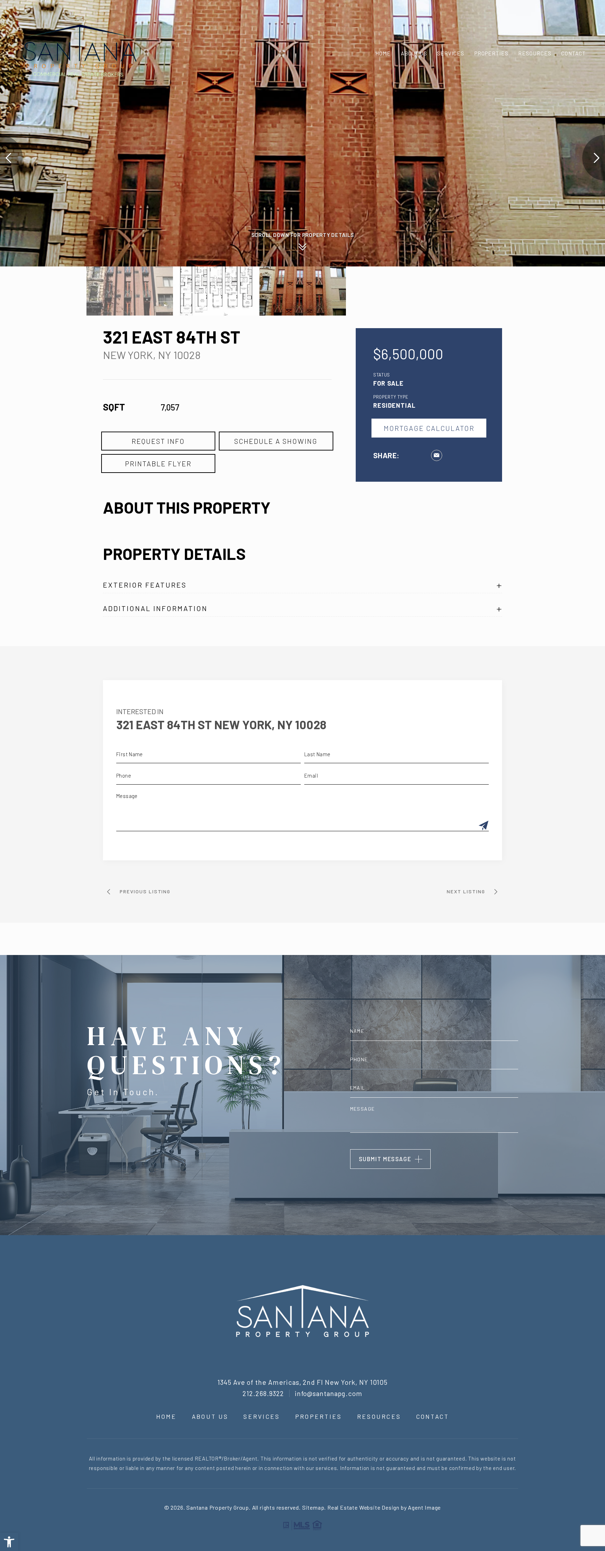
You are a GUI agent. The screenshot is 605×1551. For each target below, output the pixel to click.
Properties (491, 53)
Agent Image (424, 1507)
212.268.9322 (263, 1393)
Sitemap (313, 1507)
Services (450, 53)
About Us (414, 53)
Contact (573, 53)
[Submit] (484, 825)
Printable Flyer (158, 463)
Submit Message (385, 1159)
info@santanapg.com (329, 1393)
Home (383, 53)
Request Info (158, 441)
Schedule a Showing (276, 441)
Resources (534, 53)
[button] (9, 1542)
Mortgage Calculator (429, 428)
